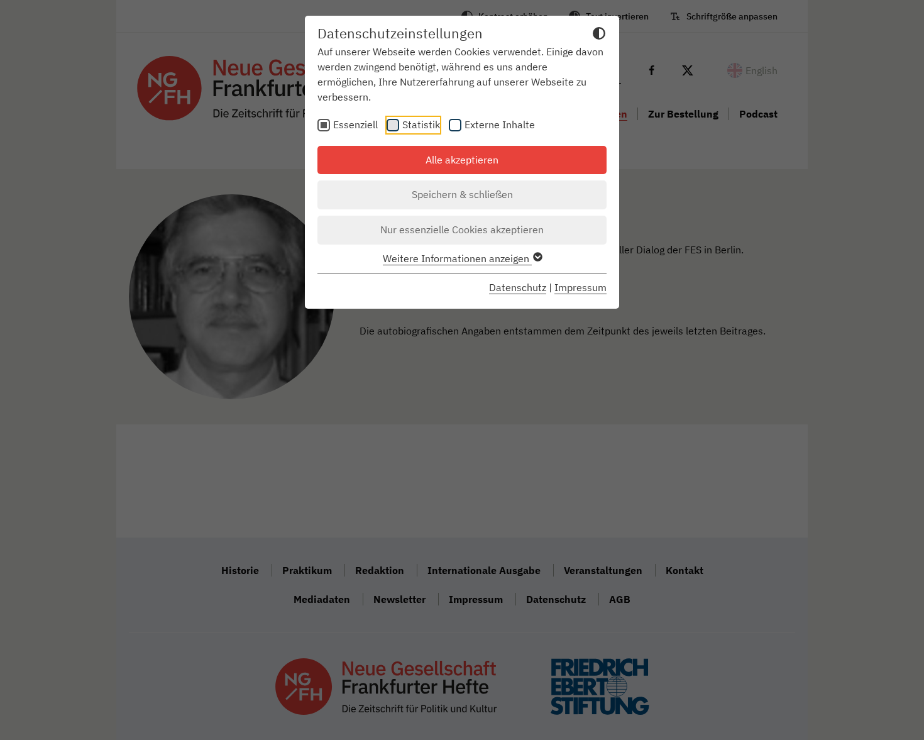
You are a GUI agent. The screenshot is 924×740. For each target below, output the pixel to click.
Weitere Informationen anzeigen (457, 258)
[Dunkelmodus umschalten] (599, 35)
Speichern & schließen (462, 194)
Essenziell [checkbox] (355, 124)
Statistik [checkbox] (421, 124)
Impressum (580, 287)
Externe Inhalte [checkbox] (500, 124)
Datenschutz (517, 287)
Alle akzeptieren (462, 159)
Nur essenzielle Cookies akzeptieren (462, 229)
